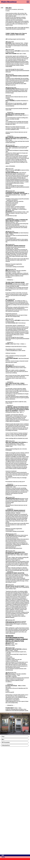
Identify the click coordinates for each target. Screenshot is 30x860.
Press (3, 736)
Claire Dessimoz (9, 2)
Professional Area (6, 745)
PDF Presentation (6, 742)
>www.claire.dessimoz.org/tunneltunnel (15, 29)
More (3, 739)
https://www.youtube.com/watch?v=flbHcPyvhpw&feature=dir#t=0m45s (15, 350)
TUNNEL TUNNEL (10, 33)
